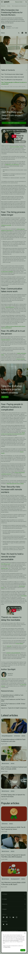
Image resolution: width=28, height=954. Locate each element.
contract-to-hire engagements (13, 652)
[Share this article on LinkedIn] (22, 33)
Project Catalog (19, 643)
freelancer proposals (6, 225)
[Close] (25, 933)
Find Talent (5, 397)
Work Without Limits (5, 563)
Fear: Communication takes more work (12, 77)
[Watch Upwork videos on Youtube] (13, 917)
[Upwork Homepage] (6, 2)
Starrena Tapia (4, 568)
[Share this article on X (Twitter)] (19, 33)
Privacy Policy (7, 947)
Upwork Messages (9, 307)
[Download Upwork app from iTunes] (3, 924)
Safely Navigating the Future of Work (15, 483)
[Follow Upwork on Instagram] (16, 917)
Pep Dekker (24, 595)
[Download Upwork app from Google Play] (6, 924)
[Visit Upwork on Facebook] (3, 917)
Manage (23, 950)
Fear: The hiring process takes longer (12, 74)
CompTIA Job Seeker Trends (16, 146)
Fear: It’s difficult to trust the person (11, 79)
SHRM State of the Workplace (12, 164)
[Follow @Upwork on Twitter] (10, 917)
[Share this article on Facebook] (26, 33)
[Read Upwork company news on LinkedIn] (6, 917)
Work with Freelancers (14, 122)
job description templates (7, 271)
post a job (9, 646)
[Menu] (2, 2)
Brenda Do (9, 26)
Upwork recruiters (20, 358)
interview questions (5, 339)
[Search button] (26, 2)
